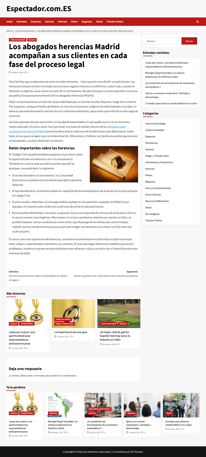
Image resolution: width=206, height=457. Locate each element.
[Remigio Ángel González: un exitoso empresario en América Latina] (64, 405)
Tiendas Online (115, 21)
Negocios (87, 21)
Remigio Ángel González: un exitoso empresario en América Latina (165, 74)
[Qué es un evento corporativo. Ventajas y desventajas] (142, 405)
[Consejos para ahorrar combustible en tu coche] (181, 405)
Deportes (36, 21)
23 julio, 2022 (95, 432)
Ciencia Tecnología (155, 123)
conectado (39, 375)
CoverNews (119, 451)
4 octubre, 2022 (57, 432)
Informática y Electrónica (159, 162)
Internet (62, 21)
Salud (99, 21)
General (49, 21)
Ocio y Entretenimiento (158, 188)
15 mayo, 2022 (134, 432)
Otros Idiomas (153, 194)
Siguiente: (106, 274)
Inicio (9, 21)
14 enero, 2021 (63, 336)
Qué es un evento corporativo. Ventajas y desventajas (167, 95)
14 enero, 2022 (174, 429)
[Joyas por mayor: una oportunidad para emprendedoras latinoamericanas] (27, 313)
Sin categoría (152, 213)
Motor (74, 21)
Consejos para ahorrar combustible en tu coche (171, 103)
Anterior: (38, 276)
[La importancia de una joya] (73, 313)
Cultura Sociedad (17, 39)
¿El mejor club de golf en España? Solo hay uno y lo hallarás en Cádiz (115, 336)
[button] (198, 22)
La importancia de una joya (70, 332)
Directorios (151, 142)
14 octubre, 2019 (109, 344)
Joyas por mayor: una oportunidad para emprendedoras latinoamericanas (22, 338)
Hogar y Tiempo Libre (65, 323)
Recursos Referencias (157, 201)
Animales (22, 21)
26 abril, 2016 (17, 72)
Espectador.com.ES (38, 8)
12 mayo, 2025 (17, 348)
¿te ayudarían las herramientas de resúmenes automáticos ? (170, 85)
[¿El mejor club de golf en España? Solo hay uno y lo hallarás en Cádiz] (118, 313)
